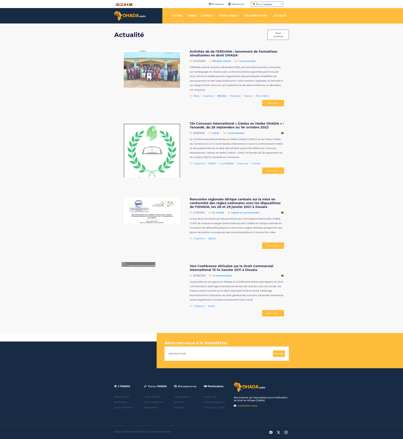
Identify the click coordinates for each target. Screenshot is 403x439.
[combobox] (267, 4)
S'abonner (279, 353)
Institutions (120, 402)
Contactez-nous (247, 405)
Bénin (196, 96)
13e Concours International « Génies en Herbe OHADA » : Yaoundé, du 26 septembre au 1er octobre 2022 (237, 125)
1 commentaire (247, 61)
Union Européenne (214, 402)
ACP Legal (210, 407)
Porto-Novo (262, 96)
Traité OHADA (152, 396)
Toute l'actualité (278, 35)
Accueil (178, 15)
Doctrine (179, 402)
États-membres (123, 407)
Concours (242, 163)
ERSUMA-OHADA (222, 61)
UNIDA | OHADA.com (125, 431)
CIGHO (216, 133)
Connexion (218, 4)
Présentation (121, 396)
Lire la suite (273, 103)
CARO (221, 407)
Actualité (280, 15)
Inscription (238, 4)
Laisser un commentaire (245, 212)
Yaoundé (256, 163)
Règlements (151, 407)
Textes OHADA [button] (228, 15)
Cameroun (208, 96)
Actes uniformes (153, 402)
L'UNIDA (191, 15)
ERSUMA (221, 96)
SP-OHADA (218, 212)
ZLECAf (212, 238)
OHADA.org (210, 396)
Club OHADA (226, 163)
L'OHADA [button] (207, 15)
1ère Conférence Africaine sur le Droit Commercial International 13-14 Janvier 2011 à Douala (231, 268)
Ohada (211, 306)
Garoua (248, 96)
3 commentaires (222, 275)
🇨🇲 (282, 133)
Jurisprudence (182, 396)
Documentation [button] (256, 15)
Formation (235, 96)
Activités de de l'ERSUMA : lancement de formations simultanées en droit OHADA (233, 53)
